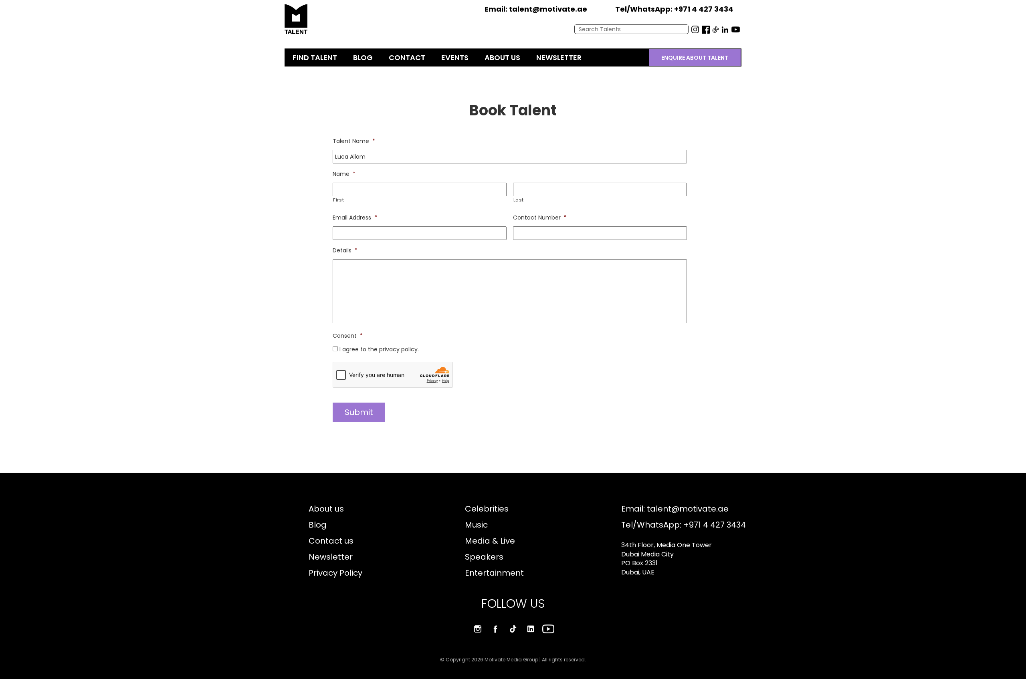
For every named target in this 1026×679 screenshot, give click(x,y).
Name (344, 173)
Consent (348, 335)
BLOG (363, 57)
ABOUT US (502, 57)
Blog (318, 524)
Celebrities (487, 508)
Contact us (331, 540)
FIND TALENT (315, 57)
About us (326, 508)
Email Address (355, 217)
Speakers (484, 556)
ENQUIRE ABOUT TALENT (694, 58)
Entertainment (494, 572)
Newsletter (331, 556)
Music (476, 524)
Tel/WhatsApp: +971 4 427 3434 (683, 524)
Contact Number (540, 217)
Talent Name (354, 141)
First (338, 200)
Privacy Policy (335, 572)
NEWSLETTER (559, 57)
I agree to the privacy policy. (379, 349)
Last (518, 200)
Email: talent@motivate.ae (675, 508)
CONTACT (407, 57)
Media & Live (490, 540)
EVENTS (455, 57)
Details (345, 250)
